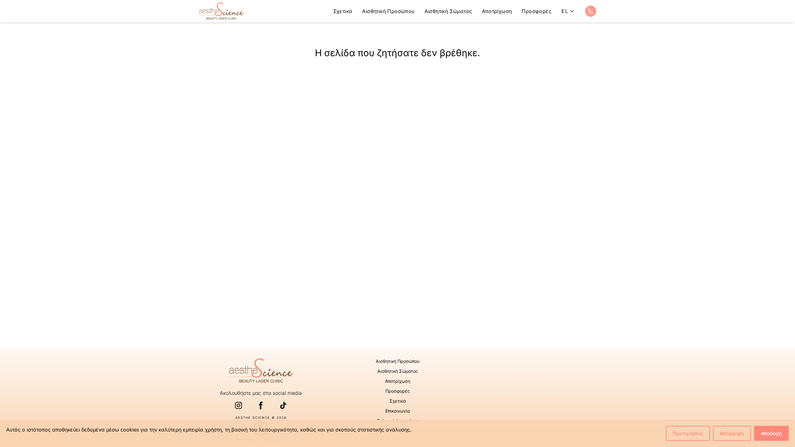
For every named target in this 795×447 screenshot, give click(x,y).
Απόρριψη (732, 433)
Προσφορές (537, 11)
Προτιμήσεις (688, 433)
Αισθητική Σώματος (448, 11)
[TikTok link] (283, 405)
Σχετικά (342, 11)
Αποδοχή (771, 433)
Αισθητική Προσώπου (388, 11)
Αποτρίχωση (497, 11)
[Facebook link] (261, 405)
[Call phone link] (590, 11)
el (564, 11)
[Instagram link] (238, 405)
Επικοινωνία (397, 410)
